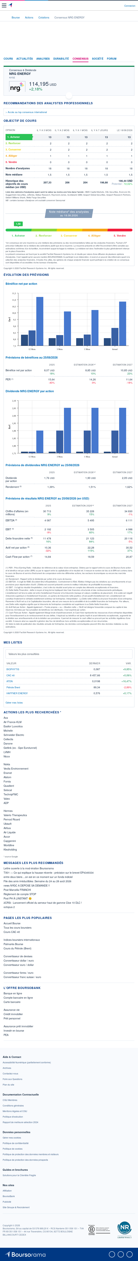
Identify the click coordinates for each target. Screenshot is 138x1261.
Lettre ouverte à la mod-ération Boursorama (29, 868)
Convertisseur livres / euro (18, 972)
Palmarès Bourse (13, 944)
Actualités (24, 58)
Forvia (7, 781)
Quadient (9, 785)
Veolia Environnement (16, 768)
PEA (6, 1035)
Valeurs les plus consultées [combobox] (23, 654)
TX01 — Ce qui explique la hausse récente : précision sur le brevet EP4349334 (49, 872)
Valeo (7, 798)
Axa (6, 717)
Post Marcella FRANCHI (17, 890)
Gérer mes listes (14, 702)
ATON (9, 681)
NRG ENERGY (20, 73)
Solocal (8, 790)
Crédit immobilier (13, 1014)
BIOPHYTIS (12, 669)
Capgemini (10, 841)
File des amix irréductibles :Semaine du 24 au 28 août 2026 (37, 881)
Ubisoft (8, 823)
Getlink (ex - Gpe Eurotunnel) (20, 748)
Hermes (8, 811)
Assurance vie (12, 1010)
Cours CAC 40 (12, 932)
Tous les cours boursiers (17, 927)
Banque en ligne (13, 993)
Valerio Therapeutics (15, 815)
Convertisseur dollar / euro (19, 960)
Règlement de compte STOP (20, 894)
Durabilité (61, 58)
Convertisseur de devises (18, 956)
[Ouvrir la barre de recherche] (115, 5)
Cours (8, 58)
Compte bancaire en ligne (18, 997)
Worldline (9, 845)
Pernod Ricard (12, 819)
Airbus (7, 828)
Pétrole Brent (13, 687)
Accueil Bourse (12, 923)
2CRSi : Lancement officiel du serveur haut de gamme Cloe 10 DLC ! (43, 902)
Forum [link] (111, 58)
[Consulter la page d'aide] (120, 5)
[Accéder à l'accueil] (5, 17)
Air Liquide (10, 832)
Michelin (8, 730)
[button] (4, 5)
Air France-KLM (13, 722)
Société (97, 58)
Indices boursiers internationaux (22, 939)
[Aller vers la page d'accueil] (10, 5)
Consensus (81, 58)
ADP (6, 803)
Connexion (129, 5)
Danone (8, 743)
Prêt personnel (12, 1018)
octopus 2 (9, 907)
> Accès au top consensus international (26, 112)
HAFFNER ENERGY (17, 693)
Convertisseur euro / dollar (19, 965)
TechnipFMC (11, 794)
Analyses (43, 58)
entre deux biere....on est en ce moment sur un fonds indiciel (38, 877)
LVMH (7, 752)
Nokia (7, 764)
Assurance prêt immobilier (18, 1026)
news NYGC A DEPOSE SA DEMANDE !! (27, 885)
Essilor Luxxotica (13, 726)
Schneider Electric (14, 735)
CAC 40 (10, 675)
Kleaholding (10, 849)
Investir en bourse (14, 1030)
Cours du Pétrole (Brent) (17, 948)
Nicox (7, 756)
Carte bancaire (12, 1002)
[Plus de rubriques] (132, 59)
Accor (7, 836)
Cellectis (8, 739)
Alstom (7, 777)
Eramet (8, 773)
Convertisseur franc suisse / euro (22, 977)
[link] (27, 1062)
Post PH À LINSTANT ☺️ (18, 898)
